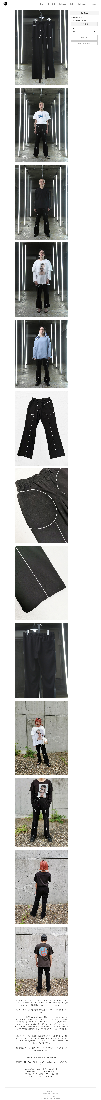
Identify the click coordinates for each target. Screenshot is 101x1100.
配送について (50, 1091)
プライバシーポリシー (50, 1096)
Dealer (72, 4)
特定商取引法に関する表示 (50, 1093)
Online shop (82, 4)
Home (42, 4)
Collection (62, 4)
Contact (93, 4)
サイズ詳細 (84, 24)
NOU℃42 (51, 4)
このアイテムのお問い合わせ (84, 43)
